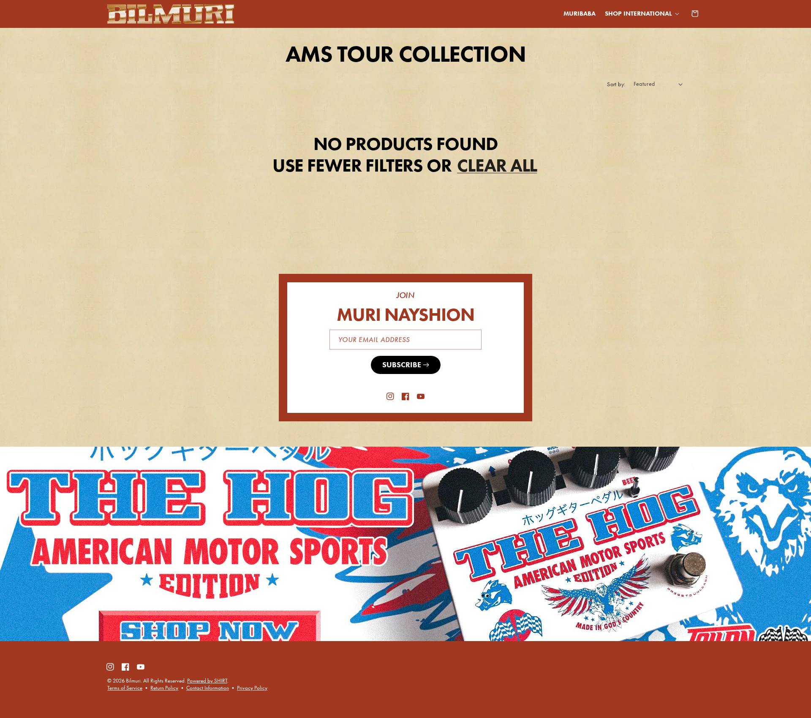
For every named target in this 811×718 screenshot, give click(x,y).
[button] (640, 13)
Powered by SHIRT (207, 680)
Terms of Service (124, 688)
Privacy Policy (252, 688)
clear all (497, 165)
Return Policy (164, 688)
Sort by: (616, 84)
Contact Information (207, 688)
